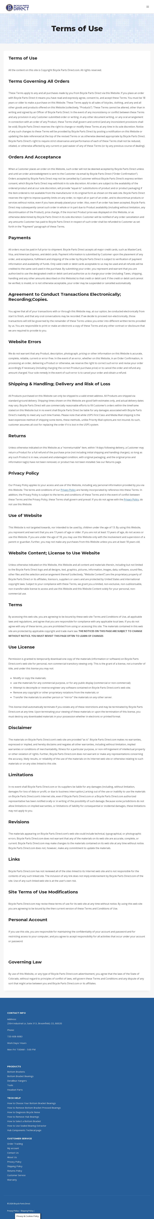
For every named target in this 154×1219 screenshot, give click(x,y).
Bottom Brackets (16, 1071)
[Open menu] (147, 6)
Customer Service (16, 1175)
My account (13, 1148)
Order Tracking (15, 1143)
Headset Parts (15, 1089)
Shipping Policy (14, 1166)
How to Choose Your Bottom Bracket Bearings (31, 1103)
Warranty (12, 1179)
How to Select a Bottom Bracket (24, 1121)
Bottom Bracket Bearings (20, 1076)
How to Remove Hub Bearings (23, 1116)
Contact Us (13, 1152)
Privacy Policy (68, 490)
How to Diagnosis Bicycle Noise (23, 1112)
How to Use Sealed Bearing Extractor (26, 1125)
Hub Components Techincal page (24, 1130)
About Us (12, 1157)
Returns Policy (14, 1170)
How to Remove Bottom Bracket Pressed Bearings (34, 1107)
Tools (10, 1085)
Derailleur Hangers (17, 1080)
